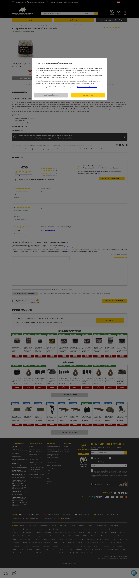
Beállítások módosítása (51, 95)
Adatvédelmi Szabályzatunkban (87, 87)
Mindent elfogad (88, 95)
